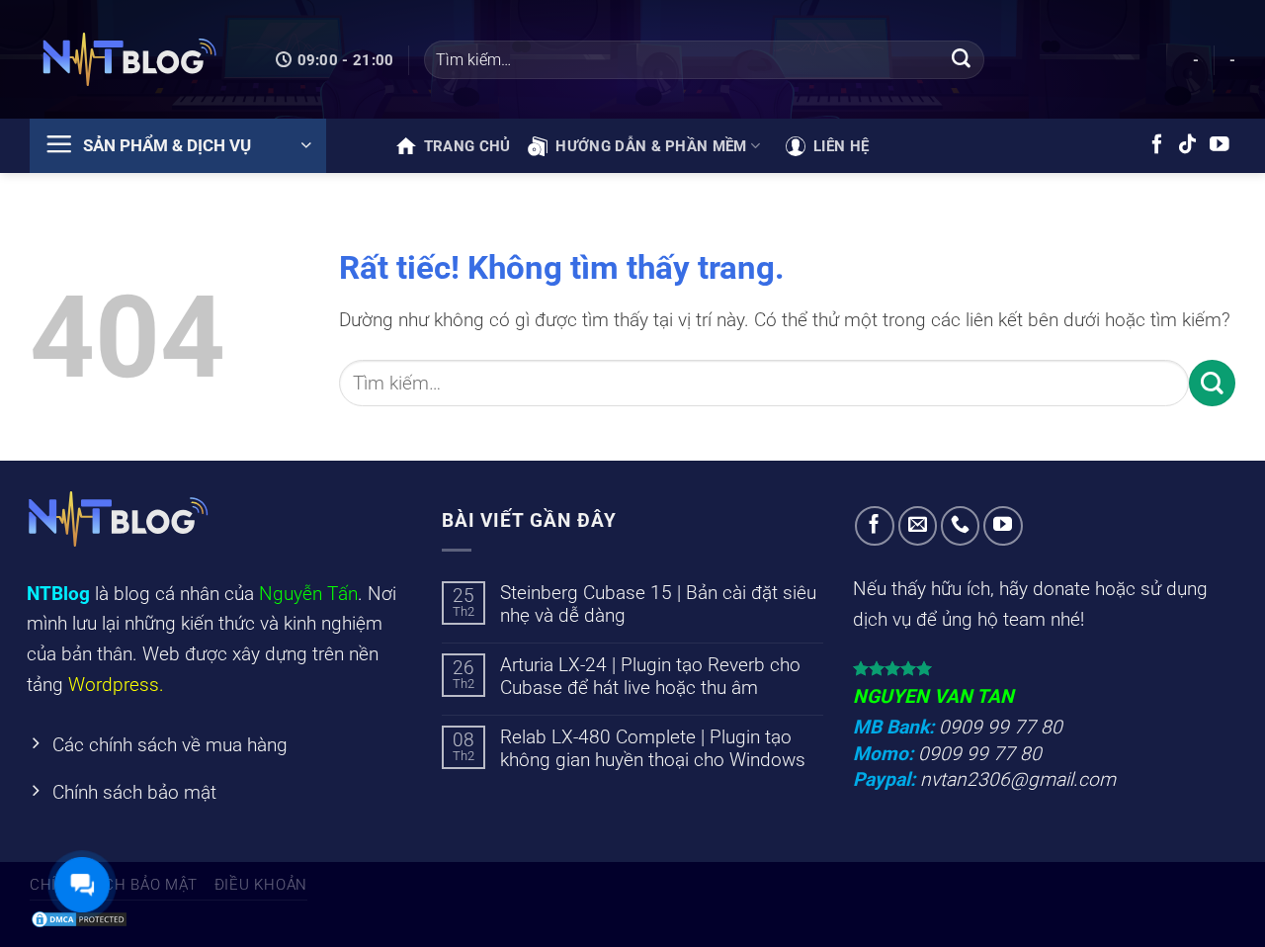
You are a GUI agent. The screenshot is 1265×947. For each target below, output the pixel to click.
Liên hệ (841, 146)
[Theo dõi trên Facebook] (1157, 145)
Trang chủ (467, 146)
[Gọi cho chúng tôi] (960, 526)
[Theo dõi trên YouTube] (1219, 145)
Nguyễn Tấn (308, 593)
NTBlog (58, 593)
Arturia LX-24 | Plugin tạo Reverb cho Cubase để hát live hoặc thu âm (650, 676)
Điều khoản (260, 885)
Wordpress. (116, 684)
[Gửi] (960, 60)
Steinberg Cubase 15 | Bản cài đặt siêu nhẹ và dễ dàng (658, 604)
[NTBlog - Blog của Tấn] (128, 59)
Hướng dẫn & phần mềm (650, 146)
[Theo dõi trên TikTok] (1188, 145)
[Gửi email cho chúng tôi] (918, 526)
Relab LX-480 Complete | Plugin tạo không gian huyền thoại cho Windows (652, 748)
